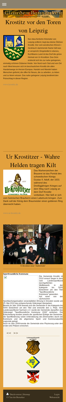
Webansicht (55, 397)
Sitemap (26, 394)
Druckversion (15, 394)
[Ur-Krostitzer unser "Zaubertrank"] (33, 244)
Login (57, 394)
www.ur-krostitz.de (12, 213)
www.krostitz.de (10, 84)
